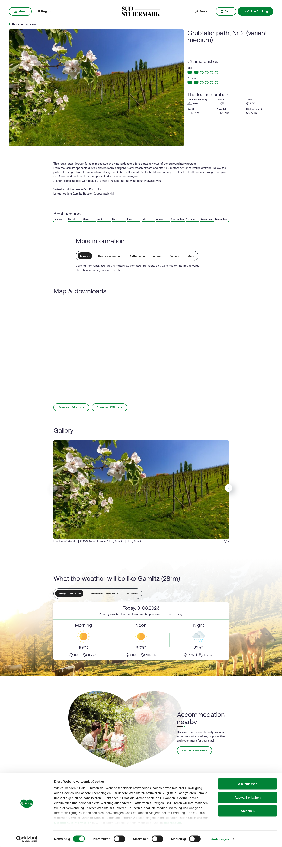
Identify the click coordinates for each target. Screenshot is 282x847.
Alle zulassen (247, 784)
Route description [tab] (109, 255)
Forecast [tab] (132, 593)
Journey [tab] (85, 255)
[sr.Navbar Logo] (141, 11)
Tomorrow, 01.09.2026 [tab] (103, 593)
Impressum (172, 822)
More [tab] (191, 255)
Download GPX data (71, 407)
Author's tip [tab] (137, 255)
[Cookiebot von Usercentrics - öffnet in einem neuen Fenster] (27, 839)
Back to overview (24, 24)
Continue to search (194, 750)
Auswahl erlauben (248, 797)
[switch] (119, 838)
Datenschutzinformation (72, 822)
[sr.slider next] (229, 488)
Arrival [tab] (157, 255)
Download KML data (109, 407)
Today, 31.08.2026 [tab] (69, 593)
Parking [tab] (174, 255)
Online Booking (257, 11)
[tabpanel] (141, 631)
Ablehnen (248, 811)
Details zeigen (218, 839)
